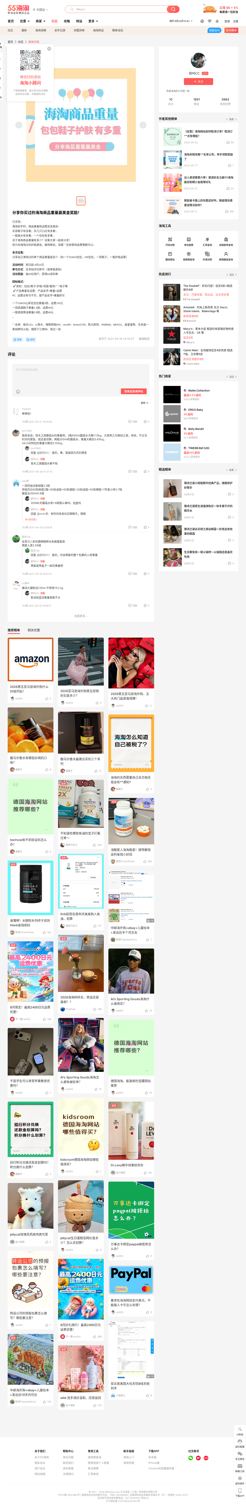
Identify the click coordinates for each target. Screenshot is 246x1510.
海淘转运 (98, 30)
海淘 (19, 339)
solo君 (25, 481)
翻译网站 (170, 259)
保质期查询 (188, 259)
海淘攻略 (40, 30)
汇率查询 (207, 245)
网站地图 (40, 1473)
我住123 (26, 536)
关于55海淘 (42, 1457)
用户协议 (40, 1468)
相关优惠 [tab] (34, 630)
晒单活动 (117, 30)
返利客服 (68, 1468)
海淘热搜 (128, 1462)
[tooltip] (30, 72)
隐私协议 (40, 1462)
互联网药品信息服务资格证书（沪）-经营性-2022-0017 (159, 1495)
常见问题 (68, 1457)
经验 (32, 339)
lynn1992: (36, 448)
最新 (24, 30)
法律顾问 (68, 1473)
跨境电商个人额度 (98, 1462)
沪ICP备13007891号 (69, 1495)
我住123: (35, 550)
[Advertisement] (198, 603)
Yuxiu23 (26, 408)
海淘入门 (128, 1457)
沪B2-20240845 (119, 1495)
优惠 (23, 21)
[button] (41, 9)
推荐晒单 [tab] (14, 630)
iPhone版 (154, 1462)
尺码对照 (170, 245)
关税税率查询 (226, 245)
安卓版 (152, 1457)
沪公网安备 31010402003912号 (123, 1501)
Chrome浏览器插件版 (161, 1468)
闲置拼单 (79, 30)
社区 (10, 30)
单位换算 (188, 245)
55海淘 (19, 9)
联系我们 (68, 1462)
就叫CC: (35, 459)
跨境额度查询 (226, 259)
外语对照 (207, 259)
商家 (39, 21)
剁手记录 (60, 30)
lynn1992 (27, 430)
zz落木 (25, 583)
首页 (10, 41)
